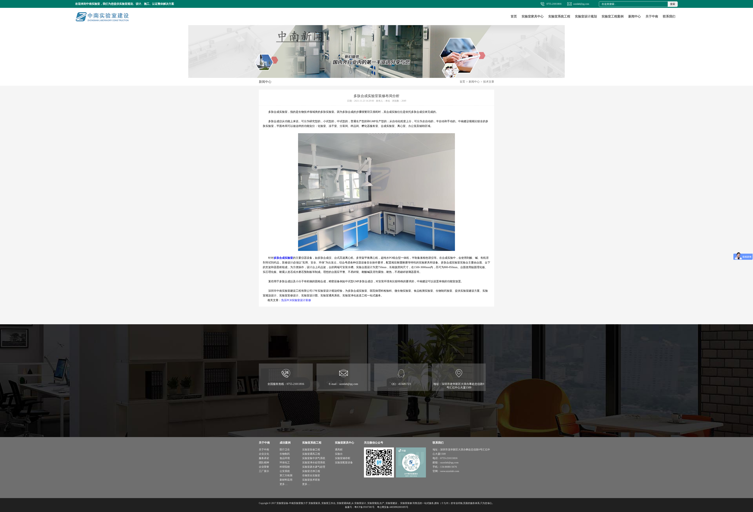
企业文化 (264, 453)
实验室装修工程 (311, 449)
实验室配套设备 (344, 462)
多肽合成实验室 (283, 257)
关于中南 (652, 16)
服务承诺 (264, 458)
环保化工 (285, 462)
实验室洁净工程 (311, 471)
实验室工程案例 (613, 16)
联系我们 (669, 16)
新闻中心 (634, 16)
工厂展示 (264, 471)
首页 (514, 16)
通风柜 (339, 449)
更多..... (284, 484)
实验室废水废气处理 (313, 466)
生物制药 (285, 453)
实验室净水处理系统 (313, 462)
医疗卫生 (285, 449)
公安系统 (285, 471)
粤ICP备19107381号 (364, 507)
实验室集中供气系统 (313, 458)
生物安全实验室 (311, 475)
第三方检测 (286, 475)
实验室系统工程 (559, 16)
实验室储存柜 (342, 458)
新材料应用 (286, 479)
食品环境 (285, 458)
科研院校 (285, 466)
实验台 (339, 453)
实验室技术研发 (311, 479)
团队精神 (264, 462)
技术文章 (488, 81)
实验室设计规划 (586, 16)
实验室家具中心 (533, 16)
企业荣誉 (264, 466)
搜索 (672, 4)
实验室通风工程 (311, 453)
